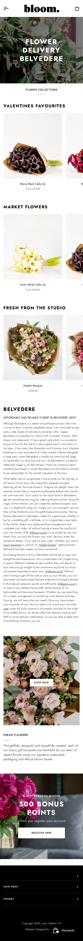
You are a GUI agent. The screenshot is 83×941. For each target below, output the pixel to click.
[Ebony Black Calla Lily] (32, 145)
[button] (41, 876)
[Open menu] (9, 8)
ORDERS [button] (8, 898)
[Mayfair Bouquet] (32, 347)
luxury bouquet (12, 545)
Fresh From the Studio (34, 308)
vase (5, 608)
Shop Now (41, 682)
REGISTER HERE (41, 832)
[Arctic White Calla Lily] (32, 246)
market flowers (47, 545)
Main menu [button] (10, 886)
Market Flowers (25, 207)
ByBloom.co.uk (38, 532)
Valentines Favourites (34, 106)
